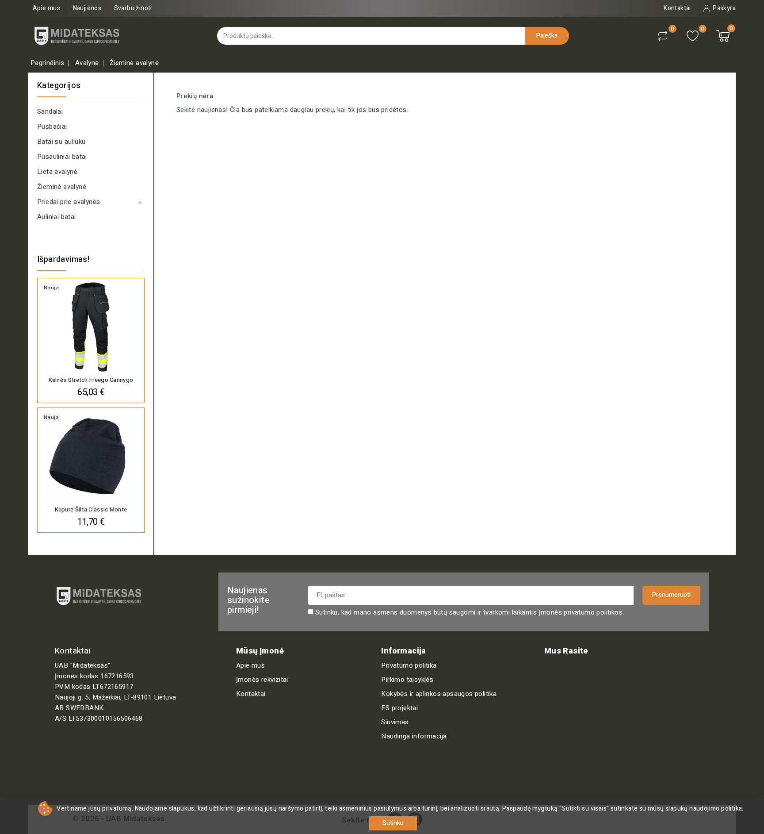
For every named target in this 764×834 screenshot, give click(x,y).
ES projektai (399, 708)
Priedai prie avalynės (68, 202)
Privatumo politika (408, 665)
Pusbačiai (52, 126)
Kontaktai (251, 694)
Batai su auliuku (61, 141)
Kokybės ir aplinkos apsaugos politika (439, 694)
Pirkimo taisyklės (407, 679)
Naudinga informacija (414, 736)
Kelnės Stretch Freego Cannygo (91, 380)
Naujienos (87, 8)
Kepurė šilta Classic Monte (91, 509)
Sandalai (50, 111)
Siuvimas (395, 722)
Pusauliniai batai (62, 156)
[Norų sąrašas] (693, 36)
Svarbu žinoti (133, 8)
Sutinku (393, 823)
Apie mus (46, 8)
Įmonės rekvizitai (262, 679)
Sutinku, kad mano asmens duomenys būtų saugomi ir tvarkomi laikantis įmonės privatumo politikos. (469, 612)
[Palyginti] (663, 36)
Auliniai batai (56, 217)
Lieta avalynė (57, 172)
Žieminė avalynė (61, 187)
